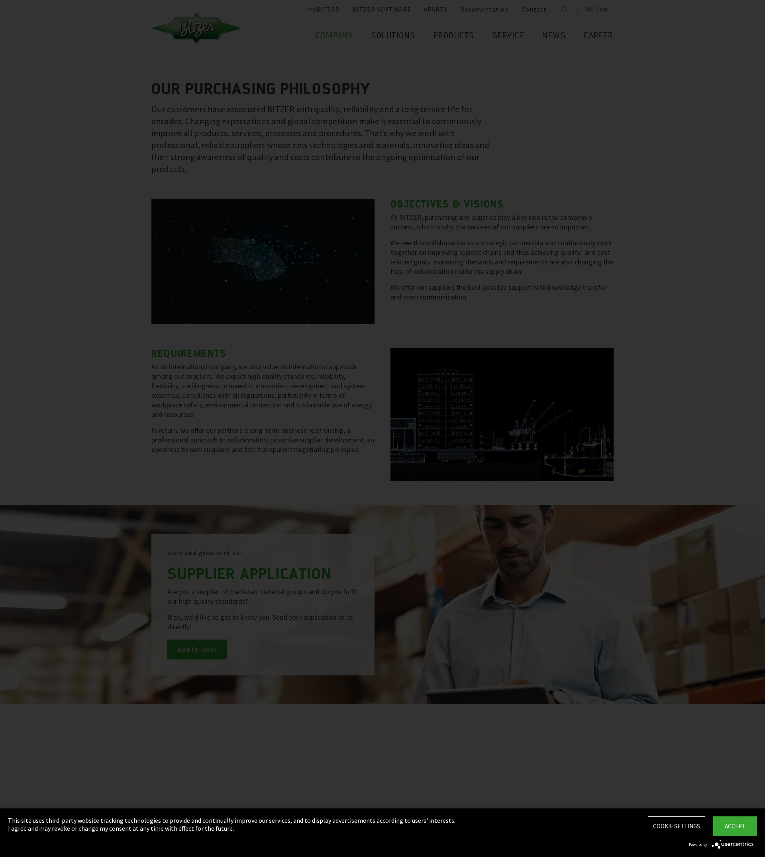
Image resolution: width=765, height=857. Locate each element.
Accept (735, 826)
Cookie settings (676, 826)
